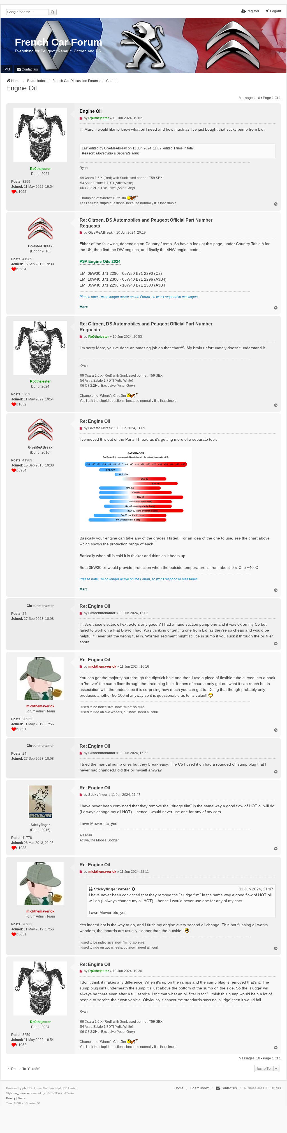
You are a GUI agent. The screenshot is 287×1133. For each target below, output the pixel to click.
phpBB (26, 1088)
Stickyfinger (105, 889)
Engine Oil (21, 88)
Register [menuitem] (252, 11)
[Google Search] (52, 12)
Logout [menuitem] (275, 11)
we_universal (21, 1093)
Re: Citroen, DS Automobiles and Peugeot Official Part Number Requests (146, 223)
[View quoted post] (133, 889)
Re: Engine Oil (95, 421)
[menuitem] (27, 69)
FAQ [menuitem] (6, 69)
